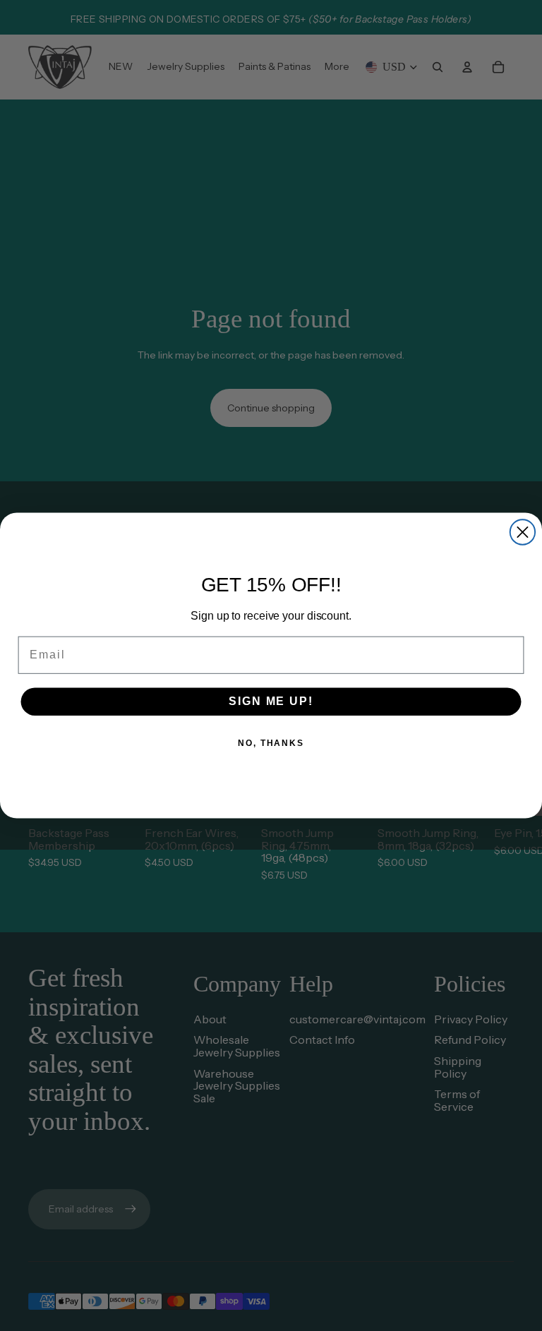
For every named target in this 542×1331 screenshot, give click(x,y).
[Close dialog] (522, 531)
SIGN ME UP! (271, 701)
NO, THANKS (271, 743)
